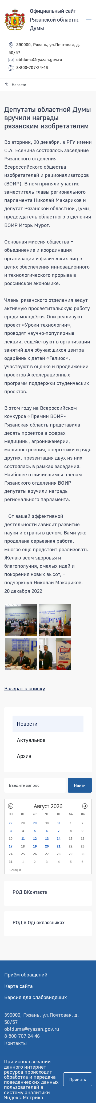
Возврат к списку (24, 688)
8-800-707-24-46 (32, 67)
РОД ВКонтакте (30, 892)
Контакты (15, 1043)
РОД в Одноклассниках (39, 922)
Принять (77, 1079)
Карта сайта (18, 986)
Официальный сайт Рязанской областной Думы (56, 19)
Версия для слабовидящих (35, 997)
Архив (24, 756)
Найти (80, 785)
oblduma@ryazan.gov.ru (39, 59)
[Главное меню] (87, 17)
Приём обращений (25, 974)
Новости (27, 723)
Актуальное (31, 740)
